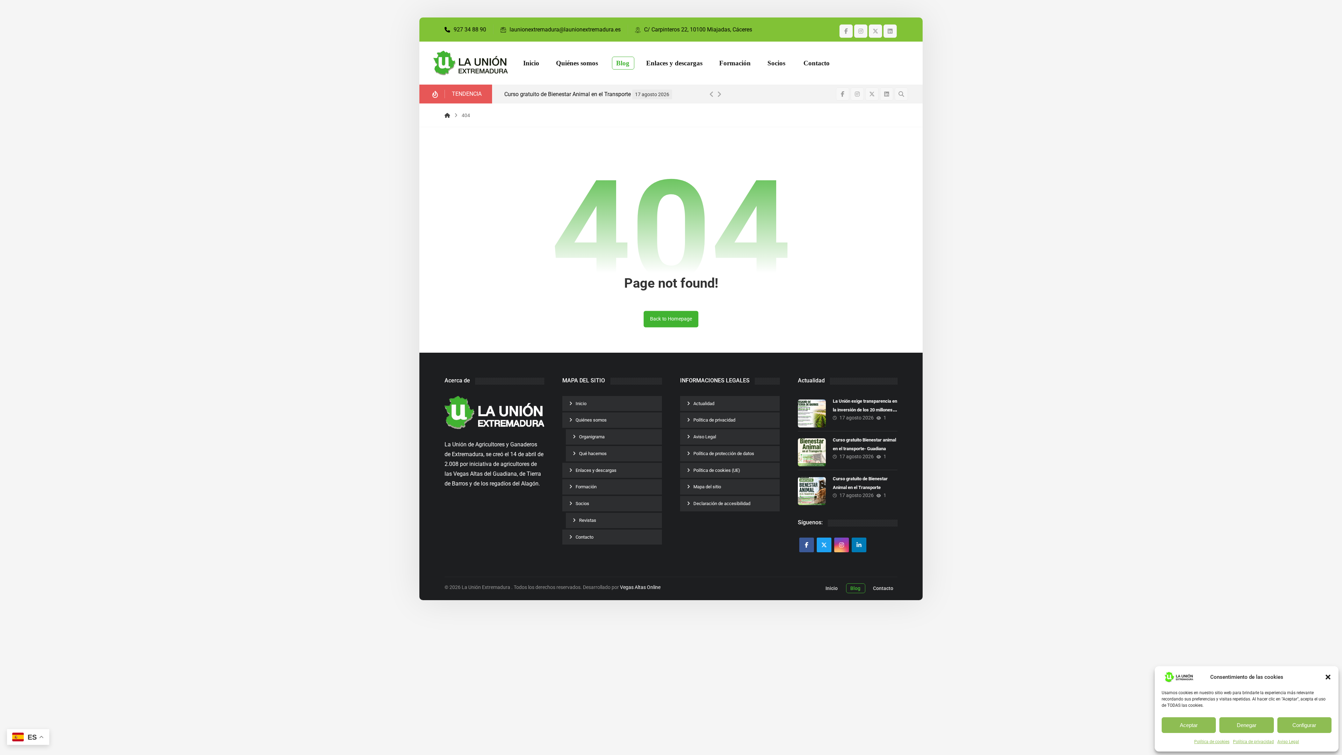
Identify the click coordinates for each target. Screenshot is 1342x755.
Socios (582, 503)
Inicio (581, 403)
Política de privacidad (1253, 741)
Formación (586, 486)
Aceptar (1189, 725)
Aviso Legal (1288, 741)
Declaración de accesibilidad (721, 503)
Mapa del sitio (707, 486)
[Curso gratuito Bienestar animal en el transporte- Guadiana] (812, 452)
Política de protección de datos (723, 453)
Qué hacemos (593, 453)
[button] (1328, 677)
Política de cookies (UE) (716, 470)
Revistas (587, 520)
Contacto (584, 537)
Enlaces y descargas (596, 470)
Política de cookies (1211, 741)
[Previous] (711, 94)
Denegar (1246, 725)
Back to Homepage (671, 319)
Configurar (1304, 725)
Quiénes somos (591, 420)
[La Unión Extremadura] (470, 63)
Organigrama (592, 436)
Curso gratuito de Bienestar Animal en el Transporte (567, 94)
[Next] (719, 94)
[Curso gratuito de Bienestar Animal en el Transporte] (812, 491)
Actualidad (703, 403)
